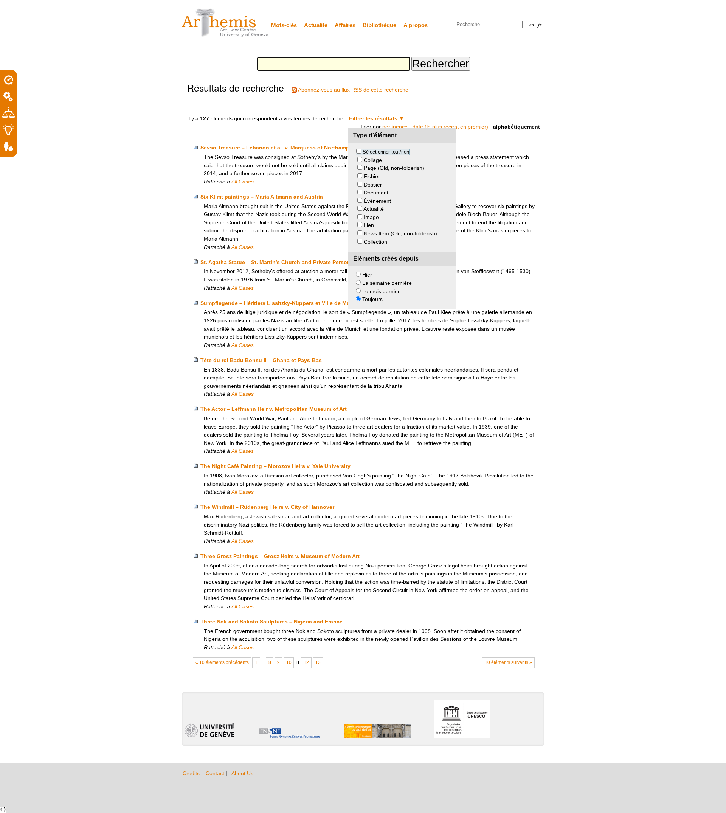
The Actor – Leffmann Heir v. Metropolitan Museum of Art (273, 409)
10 (289, 662)
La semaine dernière (387, 283)
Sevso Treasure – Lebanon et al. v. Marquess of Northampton (279, 148)
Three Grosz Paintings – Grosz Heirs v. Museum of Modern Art (280, 556)
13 (318, 662)
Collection (375, 242)
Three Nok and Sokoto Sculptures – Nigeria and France (271, 622)
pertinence (395, 127)
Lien (369, 225)
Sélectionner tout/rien (386, 152)
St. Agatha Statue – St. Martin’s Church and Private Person (275, 262)
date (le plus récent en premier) (450, 127)
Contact (216, 773)
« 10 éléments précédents (222, 662)
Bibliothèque (379, 25)
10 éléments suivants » (508, 662)
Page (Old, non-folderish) (394, 168)
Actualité (315, 25)
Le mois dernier (381, 291)
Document (376, 193)
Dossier (373, 185)
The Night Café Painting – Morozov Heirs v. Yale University (275, 466)
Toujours (372, 299)
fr (539, 24)
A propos (415, 25)
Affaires (345, 25)
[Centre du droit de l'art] (226, 23)
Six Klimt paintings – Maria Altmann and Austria (261, 197)
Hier (367, 275)
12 (306, 662)
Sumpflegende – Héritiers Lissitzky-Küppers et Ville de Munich (280, 303)
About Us (242, 773)
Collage (373, 160)
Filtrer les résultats (373, 118)
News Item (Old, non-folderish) (400, 233)
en (531, 24)
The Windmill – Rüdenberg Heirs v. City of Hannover (267, 507)
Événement (377, 201)
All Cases (242, 182)
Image (371, 217)
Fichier (372, 176)
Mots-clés (284, 25)
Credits (192, 773)
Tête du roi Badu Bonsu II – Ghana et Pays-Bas (261, 360)
